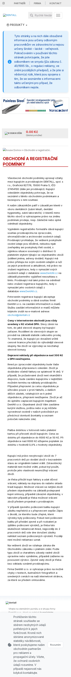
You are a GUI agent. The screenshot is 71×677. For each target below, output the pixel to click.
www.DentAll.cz (49, 273)
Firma (37, 3)
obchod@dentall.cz (19, 315)
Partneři (19, 3)
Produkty (17, 24)
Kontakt (56, 3)
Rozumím (55, 644)
